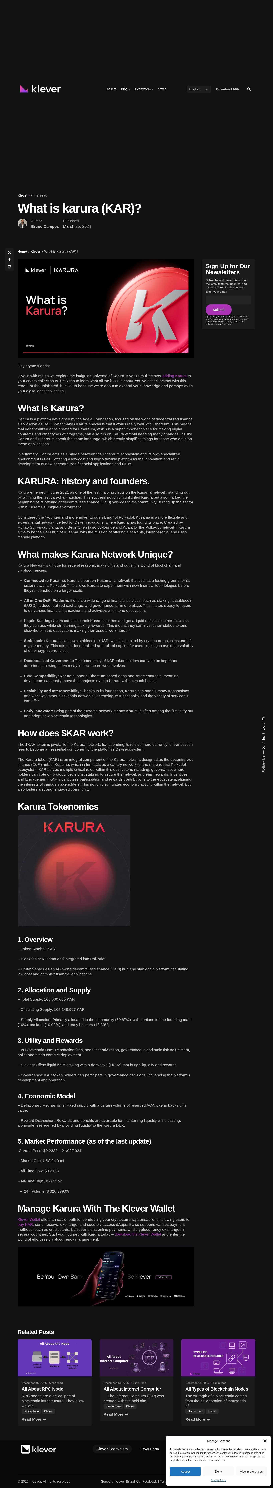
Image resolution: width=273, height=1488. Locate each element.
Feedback (149, 1481)
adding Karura (174, 376)
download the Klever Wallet (138, 1234)
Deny (218, 1471)
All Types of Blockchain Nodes (216, 1389)
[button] (265, 1441)
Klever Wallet (29, 1219)
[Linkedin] (9, 266)
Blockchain (31, 1411)
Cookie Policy (218, 1480)
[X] (9, 252)
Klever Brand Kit (127, 1481)
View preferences (251, 1471)
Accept (185, 1471)
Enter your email (216, 291)
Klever (23, 195)
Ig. (263, 737)
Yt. (263, 718)
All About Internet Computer (132, 1389)
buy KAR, (26, 1224)
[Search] (249, 89)
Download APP (227, 89)
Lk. (263, 727)
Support (107, 1481)
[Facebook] (9, 259)
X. (263, 746)
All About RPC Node (42, 1389)
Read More (31, 1419)
